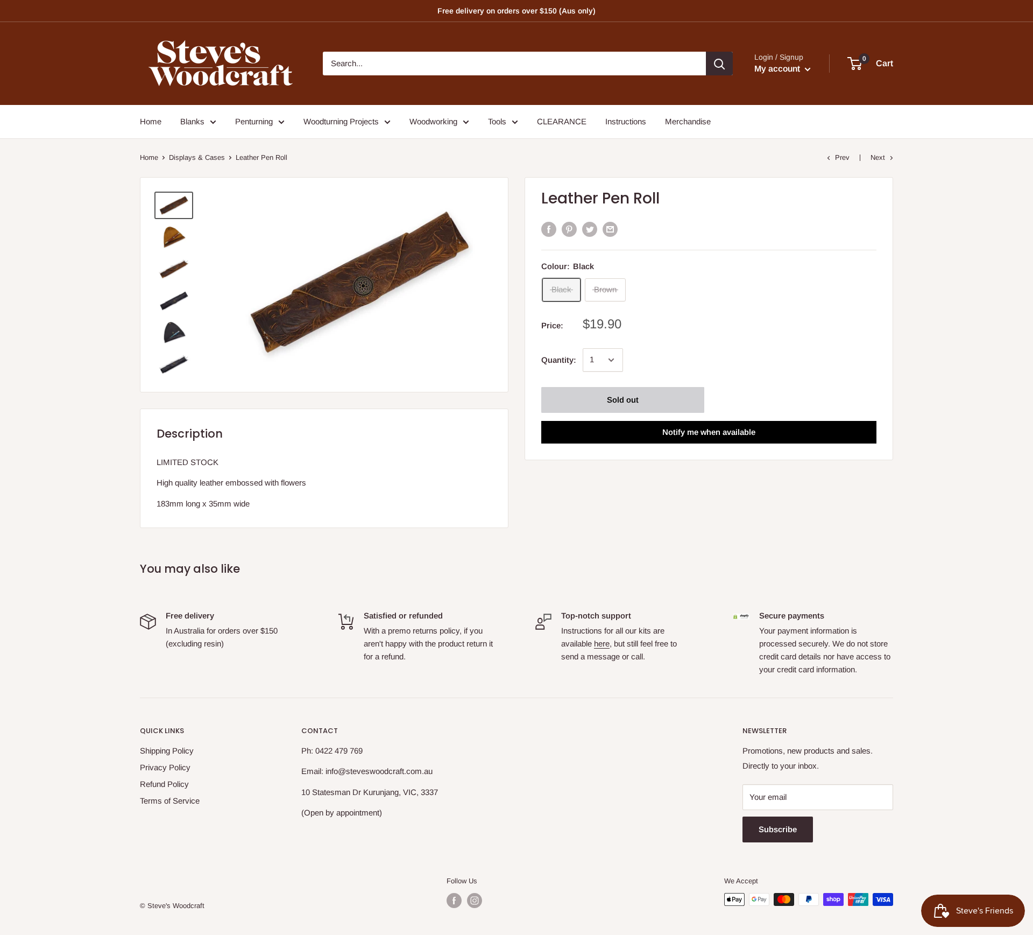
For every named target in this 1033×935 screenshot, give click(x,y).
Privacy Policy (165, 767)
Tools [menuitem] (497, 121)
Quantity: (558, 359)
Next (878, 157)
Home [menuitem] (150, 121)
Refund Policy (164, 784)
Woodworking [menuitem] (433, 121)
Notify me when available (708, 432)
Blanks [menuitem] (192, 121)
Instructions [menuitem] (625, 121)
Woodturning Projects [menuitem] (341, 121)
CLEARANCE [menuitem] (561, 121)
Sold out (623, 399)
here (602, 643)
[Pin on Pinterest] (569, 229)
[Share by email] (610, 229)
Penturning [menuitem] (254, 121)
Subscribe (778, 829)
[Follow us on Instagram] (474, 900)
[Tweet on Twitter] (589, 229)
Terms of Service (170, 800)
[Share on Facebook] (548, 229)
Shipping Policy (167, 750)
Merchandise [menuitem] (688, 121)
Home (149, 157)
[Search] (719, 63)
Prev (842, 157)
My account (778, 68)
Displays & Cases (197, 157)
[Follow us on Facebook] (454, 900)
